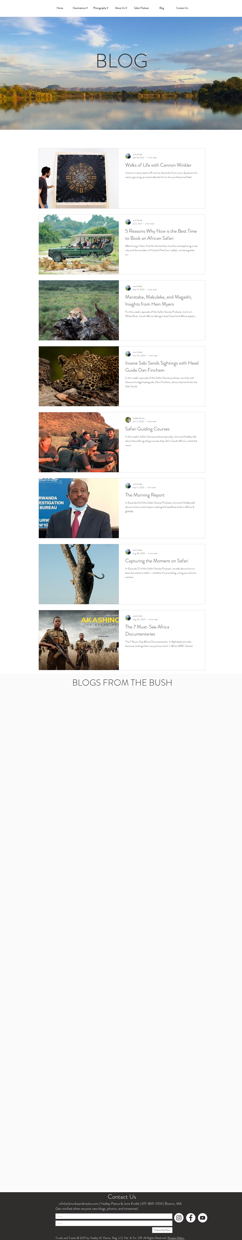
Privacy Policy (176, 1238)
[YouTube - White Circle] (202, 1217)
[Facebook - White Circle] (190, 1217)
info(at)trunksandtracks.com (78, 1203)
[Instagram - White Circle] (179, 1217)
